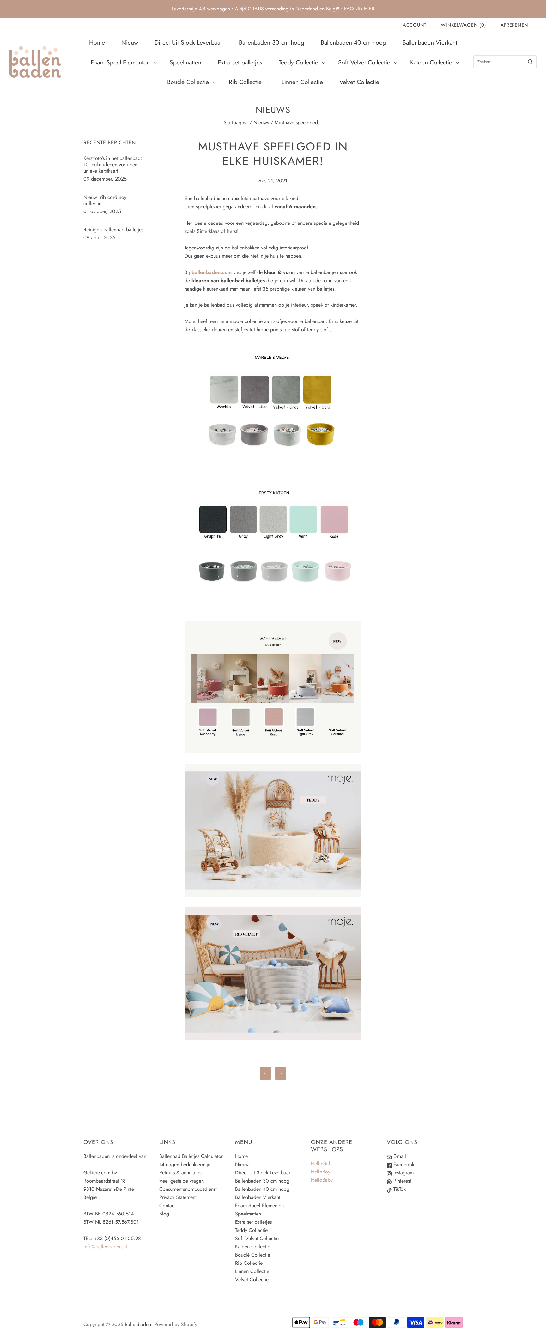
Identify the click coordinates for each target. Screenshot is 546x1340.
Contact (167, 1205)
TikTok (399, 1189)
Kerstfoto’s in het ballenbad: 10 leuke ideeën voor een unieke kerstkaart (112, 164)
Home (97, 42)
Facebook (403, 1164)
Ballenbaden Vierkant (430, 42)
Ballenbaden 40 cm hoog (353, 42)
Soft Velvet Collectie (364, 62)
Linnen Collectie (302, 81)
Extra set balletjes (240, 62)
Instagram (403, 1172)
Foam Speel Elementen (120, 62)
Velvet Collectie (359, 81)
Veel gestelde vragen (181, 1180)
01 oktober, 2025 (102, 211)
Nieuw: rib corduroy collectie (104, 200)
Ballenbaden (138, 1324)
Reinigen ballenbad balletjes (113, 229)
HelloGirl (320, 1163)
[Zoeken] (530, 61)
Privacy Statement (178, 1197)
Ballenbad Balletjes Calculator (191, 1156)
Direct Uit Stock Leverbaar (188, 42)
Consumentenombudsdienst (188, 1189)
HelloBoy (320, 1171)
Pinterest (401, 1180)
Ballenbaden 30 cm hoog (271, 42)
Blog (164, 1213)
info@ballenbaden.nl (105, 1246)
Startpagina (236, 122)
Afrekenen (514, 24)
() (463, 24)
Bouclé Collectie (188, 81)
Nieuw (129, 42)
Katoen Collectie (431, 62)
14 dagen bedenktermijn (184, 1164)
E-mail (399, 1156)
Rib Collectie (245, 81)
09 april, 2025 (99, 237)
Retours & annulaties (180, 1172)
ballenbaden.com (211, 272)
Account (415, 24)
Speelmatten (185, 62)
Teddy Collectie (298, 62)
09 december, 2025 (105, 178)
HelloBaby (322, 1180)
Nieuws (261, 122)
